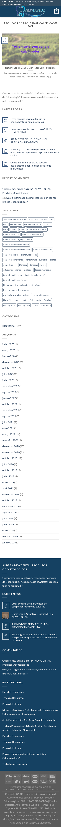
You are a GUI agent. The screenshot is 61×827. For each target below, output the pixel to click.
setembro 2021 (10, 410)
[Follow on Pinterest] (41, 101)
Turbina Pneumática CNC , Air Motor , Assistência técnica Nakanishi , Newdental (29, 727)
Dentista (23, 265)
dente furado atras (11, 234)
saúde (35, 305)
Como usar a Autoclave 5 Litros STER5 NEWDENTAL (31, 130)
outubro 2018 (9, 500)
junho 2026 (8, 343)
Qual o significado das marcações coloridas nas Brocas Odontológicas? (29, 199)
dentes (53, 259)
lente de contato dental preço (15, 290)
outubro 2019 (9, 470)
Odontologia (35, 300)
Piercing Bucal (9, 305)
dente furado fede (29, 254)
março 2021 (8, 434)
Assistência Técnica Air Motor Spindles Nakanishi (28, 719)
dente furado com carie (32, 234)
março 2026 (8, 350)
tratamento (46, 305)
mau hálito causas (41, 295)
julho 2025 (8, 374)
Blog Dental (8, 325)
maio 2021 (8, 428)
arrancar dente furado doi (14, 219)
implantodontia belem (12, 275)
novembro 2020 (11, 452)
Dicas (43, 265)
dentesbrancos (9, 265)
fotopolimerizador (43, 270)
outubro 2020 (9, 458)
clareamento (15, 224)
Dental (13, 229)
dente (21, 229)
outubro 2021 (9, 404)
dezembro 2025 (11, 362)
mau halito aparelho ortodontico (17, 295)
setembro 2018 (10, 506)
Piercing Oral (24, 305)
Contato (51, 789)
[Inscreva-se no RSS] (44, 101)
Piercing (47, 300)
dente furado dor (10, 254)
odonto (24, 300)
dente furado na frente (13, 259)
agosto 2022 (9, 392)
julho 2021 (8, 422)
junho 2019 (8, 476)
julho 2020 (8, 464)
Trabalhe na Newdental (14, 763)
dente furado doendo (42, 249)
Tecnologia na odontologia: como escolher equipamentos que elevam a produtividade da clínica (34, 152)
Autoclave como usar (38, 219)
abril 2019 (7, 488)
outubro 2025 (9, 367)
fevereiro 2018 (10, 536)
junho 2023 (8, 379)
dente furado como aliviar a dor (16, 249)
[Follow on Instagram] (29, 101)
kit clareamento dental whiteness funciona (21, 285)
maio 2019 (8, 482)
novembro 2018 (11, 494)
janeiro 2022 (9, 398)
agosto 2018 (9, 512)
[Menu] (4, 11)
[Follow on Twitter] (33, 101)
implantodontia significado (14, 280)
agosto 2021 (9, 416)
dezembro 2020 (11, 446)
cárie (5, 229)
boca (5, 224)
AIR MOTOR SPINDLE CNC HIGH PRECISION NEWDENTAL (29, 140)
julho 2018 (8, 518)
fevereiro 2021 (10, 440)
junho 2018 (8, 524)
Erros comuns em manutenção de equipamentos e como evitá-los (27, 120)
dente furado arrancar (37, 229)
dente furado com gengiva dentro (17, 239)
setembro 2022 (10, 386)
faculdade (28, 270)
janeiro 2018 (9, 542)
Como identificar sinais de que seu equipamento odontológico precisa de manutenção (30, 165)
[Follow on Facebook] (25, 101)
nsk (16, 300)
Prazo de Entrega (11, 703)
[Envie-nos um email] (37, 101)
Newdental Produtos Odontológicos (30, 787)
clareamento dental (32, 224)
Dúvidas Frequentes (13, 691)
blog (51, 219)
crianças (47, 224)
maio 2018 (8, 530)
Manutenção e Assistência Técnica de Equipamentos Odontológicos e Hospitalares (30, 711)
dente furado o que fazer (36, 259)
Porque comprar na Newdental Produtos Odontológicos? (24, 755)
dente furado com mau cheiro (16, 244)
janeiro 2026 (9, 355)
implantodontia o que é (35, 275)
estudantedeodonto (12, 270)
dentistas (34, 265)
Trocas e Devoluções (13, 697)
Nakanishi (7, 300)
